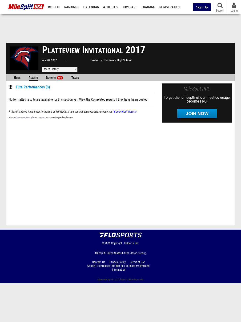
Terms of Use (137, 262)
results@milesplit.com (62, 117)
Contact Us (98, 262)
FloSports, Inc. (131, 243)
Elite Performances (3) (33, 87)
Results (54, 7)
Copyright (116, 243)
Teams (75, 78)
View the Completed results (97, 100)
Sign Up (202, 7)
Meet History (51, 69)
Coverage (129, 7)
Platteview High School (118, 60)
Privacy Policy (117, 262)
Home (17, 78)
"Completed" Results (125, 111)
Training (148, 7)
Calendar (91, 7)
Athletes (110, 7)
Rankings (71, 7)
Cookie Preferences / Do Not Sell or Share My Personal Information (118, 267)
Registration (170, 7)
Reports (54, 78)
